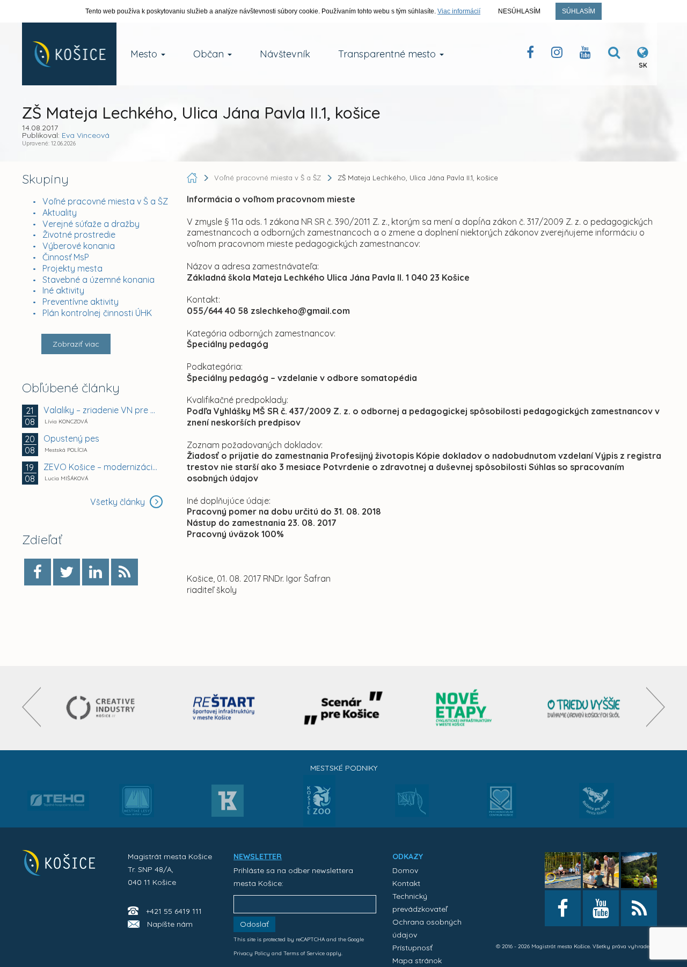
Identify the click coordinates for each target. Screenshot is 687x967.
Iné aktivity (63, 290)
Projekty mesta (72, 268)
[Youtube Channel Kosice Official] (585, 54)
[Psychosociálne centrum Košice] (501, 807)
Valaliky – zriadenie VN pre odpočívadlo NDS (101, 410)
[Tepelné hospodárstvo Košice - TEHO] (58, 792)
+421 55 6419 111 (174, 911)
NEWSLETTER (257, 856)
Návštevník (285, 54)
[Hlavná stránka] (193, 177)
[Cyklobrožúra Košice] (464, 708)
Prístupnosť (412, 948)
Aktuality (59, 212)
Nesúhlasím (519, 11)
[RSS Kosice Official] (639, 908)
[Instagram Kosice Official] (557, 54)
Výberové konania (78, 245)
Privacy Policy (251, 953)
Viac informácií (458, 11)
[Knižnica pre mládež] (596, 807)
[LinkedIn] (95, 572)
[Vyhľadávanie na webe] (614, 54)
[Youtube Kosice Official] (601, 908)
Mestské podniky (343, 768)
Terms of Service (304, 953)
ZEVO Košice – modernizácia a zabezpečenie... (101, 466)
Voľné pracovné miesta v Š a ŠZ (105, 201)
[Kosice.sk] (69, 54)
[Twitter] (66, 572)
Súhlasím (578, 11)
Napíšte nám (170, 924)
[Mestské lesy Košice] (136, 805)
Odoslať (254, 924)
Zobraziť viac (76, 344)
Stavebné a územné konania (98, 279)
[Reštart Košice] (224, 708)
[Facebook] (37, 572)
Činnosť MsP (65, 257)
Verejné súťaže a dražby (91, 223)
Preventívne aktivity (80, 301)
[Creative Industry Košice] (103, 708)
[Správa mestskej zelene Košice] (412, 804)
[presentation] (31, 707)
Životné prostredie (78, 234)
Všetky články (118, 501)
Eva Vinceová (85, 135)
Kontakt (406, 883)
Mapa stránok (417, 960)
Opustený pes (71, 438)
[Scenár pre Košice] (344, 708)
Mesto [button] (145, 54)
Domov (405, 870)
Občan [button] (209, 54)
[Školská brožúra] (584, 708)
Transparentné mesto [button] (388, 54)
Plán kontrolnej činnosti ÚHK (97, 312)
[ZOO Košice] (319, 823)
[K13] (227, 803)
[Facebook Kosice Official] (530, 54)
